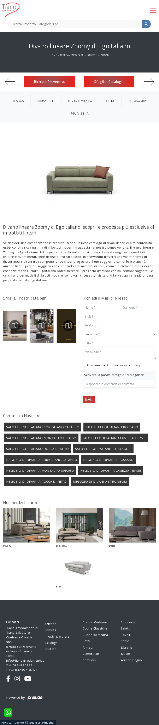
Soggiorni (128, 622)
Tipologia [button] (137, 100)
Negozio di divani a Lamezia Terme (110, 470)
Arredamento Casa (71, 55)
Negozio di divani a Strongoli (100, 481)
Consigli (50, 630)
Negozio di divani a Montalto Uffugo (40, 470)
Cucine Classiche (95, 628)
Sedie (125, 641)
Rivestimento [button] (80, 100)
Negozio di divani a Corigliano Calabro (41, 460)
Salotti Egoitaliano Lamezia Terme (114, 438)
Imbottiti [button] (46, 100)
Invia (89, 399)
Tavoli (125, 635)
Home (53, 55)
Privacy (6, 722)
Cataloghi (52, 642)
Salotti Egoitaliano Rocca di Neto (37, 449)
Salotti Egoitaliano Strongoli (103, 449)
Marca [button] (18, 100)
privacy (136, 365)
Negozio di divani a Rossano (108, 460)
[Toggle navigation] (153, 10)
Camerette (91, 653)
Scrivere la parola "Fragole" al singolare (114, 375)
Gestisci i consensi (41, 722)
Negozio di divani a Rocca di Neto (36, 481)
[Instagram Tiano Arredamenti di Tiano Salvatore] (17, 678)
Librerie (127, 647)
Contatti (51, 649)
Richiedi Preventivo (49, 81)
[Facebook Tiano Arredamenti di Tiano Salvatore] (8, 678)
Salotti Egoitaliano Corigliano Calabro (42, 427)
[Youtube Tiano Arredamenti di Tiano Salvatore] (27, 678)
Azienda (51, 624)
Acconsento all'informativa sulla (114, 365)
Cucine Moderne (95, 622)
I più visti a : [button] (79, 113)
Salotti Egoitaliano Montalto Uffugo (41, 438)
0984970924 (23, 665)
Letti (86, 641)
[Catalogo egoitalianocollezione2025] (42, 325)
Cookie (19, 722)
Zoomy (104, 55)
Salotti (91, 55)
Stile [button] (110, 100)
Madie (125, 653)
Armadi (88, 647)
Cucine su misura (95, 635)
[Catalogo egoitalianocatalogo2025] (15, 325)
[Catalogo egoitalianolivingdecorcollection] (69, 325)
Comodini (89, 660)
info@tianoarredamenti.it (25, 660)
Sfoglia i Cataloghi (109, 81)
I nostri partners (57, 636)
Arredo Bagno (131, 660)
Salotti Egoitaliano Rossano (112, 427)
